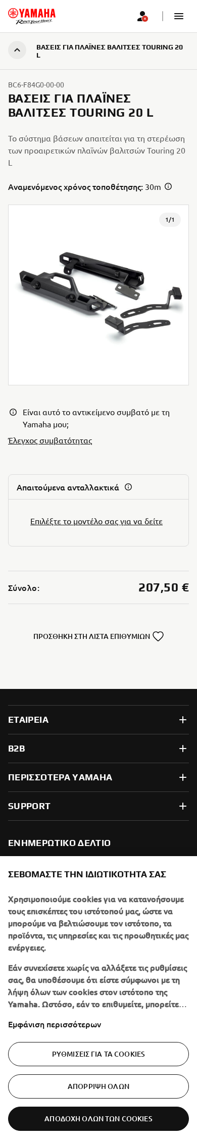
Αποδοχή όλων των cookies (98, 1118)
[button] (179, 16)
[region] (98, 999)
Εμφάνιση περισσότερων (54, 1023)
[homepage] (32, 16)
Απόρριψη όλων (98, 1086)
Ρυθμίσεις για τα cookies (98, 1054)
